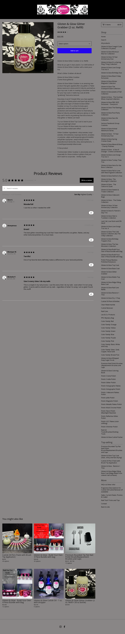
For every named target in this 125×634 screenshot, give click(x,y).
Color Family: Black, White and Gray (110, 345)
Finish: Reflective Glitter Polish (109, 417)
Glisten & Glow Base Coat (110, 268)
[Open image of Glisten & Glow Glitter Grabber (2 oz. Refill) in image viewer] (28, 47)
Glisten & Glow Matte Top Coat (110, 278)
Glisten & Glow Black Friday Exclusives (111, 77)
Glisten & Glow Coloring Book (109, 372)
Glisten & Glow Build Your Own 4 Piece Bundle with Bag (111, 250)
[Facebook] (64, 626)
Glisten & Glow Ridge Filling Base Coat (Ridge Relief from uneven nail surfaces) (111, 473)
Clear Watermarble (108, 305)
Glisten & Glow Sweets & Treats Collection (110, 191)
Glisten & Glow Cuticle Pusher (112, 437)
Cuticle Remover (107, 308)
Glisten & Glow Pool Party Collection (110, 114)
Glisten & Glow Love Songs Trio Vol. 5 (111, 156)
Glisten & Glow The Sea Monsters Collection (109, 245)
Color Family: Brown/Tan (110, 355)
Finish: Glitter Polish (108, 382)
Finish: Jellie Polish (107, 398)
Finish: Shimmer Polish (109, 427)
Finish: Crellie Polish (108, 379)
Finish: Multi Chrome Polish (111, 408)
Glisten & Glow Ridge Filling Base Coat (111, 283)
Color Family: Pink (107, 341)
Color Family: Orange (108, 324)
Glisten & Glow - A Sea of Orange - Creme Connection (111, 151)
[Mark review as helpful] (91, 212)
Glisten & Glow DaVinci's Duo (111, 176)
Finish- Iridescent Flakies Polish (110, 393)
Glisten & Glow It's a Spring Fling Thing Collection (111, 63)
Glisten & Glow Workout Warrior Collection (110, 53)
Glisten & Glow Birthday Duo (111, 73)
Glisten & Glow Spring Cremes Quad (109, 140)
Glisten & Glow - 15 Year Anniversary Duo (110, 135)
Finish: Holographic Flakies (111, 386)
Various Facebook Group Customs (110, 124)
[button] (35, 180)
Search (103, 40)
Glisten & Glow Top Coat (110, 265)
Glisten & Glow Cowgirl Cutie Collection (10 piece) (111, 47)
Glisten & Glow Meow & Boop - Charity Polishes (111, 145)
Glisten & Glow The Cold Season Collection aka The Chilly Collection (111, 234)
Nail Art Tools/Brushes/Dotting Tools (109, 432)
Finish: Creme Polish (108, 376)
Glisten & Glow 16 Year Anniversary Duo (109, 58)
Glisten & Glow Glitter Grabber (109, 273)
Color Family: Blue (107, 334)
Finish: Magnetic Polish (109, 401)
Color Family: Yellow (108, 328)
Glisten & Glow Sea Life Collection (109, 119)
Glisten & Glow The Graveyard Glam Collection (110, 88)
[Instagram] (60, 626)
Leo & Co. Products (108, 315)
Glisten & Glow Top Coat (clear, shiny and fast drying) (111, 457)
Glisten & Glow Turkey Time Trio (111, 161)
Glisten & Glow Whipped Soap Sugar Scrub (110, 359)
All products (105, 43)
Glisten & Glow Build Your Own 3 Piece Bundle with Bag (111, 256)
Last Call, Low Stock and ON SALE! (111, 222)
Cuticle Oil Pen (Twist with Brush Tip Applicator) (110, 462)
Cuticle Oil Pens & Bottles (110, 301)
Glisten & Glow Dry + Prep (110, 298)
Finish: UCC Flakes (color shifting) (110, 422)
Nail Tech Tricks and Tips (110, 500)
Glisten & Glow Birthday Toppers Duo (109, 240)
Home (103, 37)
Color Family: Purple (108, 338)
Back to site (105, 507)
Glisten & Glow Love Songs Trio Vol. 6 (111, 68)
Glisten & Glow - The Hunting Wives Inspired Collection (111, 98)
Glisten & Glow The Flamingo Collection (111, 109)
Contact (104, 504)
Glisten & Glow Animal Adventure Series (109, 130)
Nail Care (104, 311)
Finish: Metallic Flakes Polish (111, 404)
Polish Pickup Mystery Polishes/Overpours (109, 261)
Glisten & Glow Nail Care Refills (110, 289)
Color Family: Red (107, 321)
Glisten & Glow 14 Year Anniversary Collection (109, 206)
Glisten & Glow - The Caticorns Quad (108, 185)
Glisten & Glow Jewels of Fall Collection (111, 93)
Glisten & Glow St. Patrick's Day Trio (111, 212)
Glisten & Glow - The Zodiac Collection (111, 201)
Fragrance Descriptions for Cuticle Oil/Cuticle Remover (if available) (112, 490)
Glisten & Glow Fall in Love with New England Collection (111, 172)
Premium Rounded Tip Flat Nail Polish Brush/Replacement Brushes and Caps (111, 449)
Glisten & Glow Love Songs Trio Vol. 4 (111, 227)
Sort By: (77, 194)
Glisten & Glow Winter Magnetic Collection (109, 82)
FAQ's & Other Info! (108, 485)
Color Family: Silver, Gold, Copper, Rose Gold (110, 351)
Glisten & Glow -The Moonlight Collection (109, 180)
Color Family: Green (108, 331)
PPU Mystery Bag (107, 318)
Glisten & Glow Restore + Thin (110, 294)
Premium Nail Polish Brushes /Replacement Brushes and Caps (112, 365)
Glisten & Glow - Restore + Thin (110, 467)
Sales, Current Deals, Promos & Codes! (112, 496)
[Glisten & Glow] (62, 9)
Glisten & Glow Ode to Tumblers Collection (109, 217)
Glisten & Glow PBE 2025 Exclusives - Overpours (110, 103)
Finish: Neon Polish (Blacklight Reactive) (108, 412)
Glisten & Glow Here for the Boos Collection (111, 166)
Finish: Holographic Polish (110, 389)
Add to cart (74, 51)
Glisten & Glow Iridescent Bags (110, 196)
